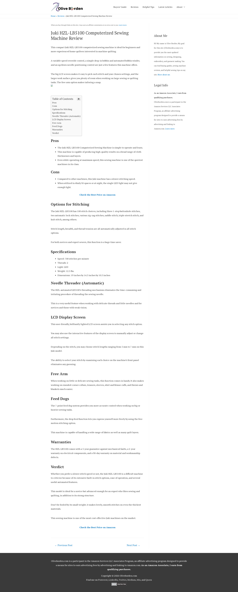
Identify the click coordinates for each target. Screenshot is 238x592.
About (179, 7)
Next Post (133, 545)
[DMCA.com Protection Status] (119, 583)
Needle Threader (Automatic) (66, 116)
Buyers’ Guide (120, 7)
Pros (54, 102)
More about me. (164, 74)
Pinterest (103, 579)
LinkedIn (113, 579)
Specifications (58, 112)
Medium (131, 579)
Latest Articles (165, 7)
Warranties (57, 129)
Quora (149, 579)
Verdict (55, 133)
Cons (54, 106)
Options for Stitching (62, 109)
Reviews (134, 7)
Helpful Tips (148, 7)
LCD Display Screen (61, 119)
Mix (139, 579)
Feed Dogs (57, 126)
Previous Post (63, 545)
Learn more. (123, 25)
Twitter (122, 579)
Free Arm (56, 122)
